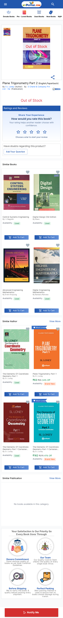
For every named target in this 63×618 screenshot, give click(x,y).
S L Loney (9, 86)
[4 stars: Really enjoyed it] (38, 132)
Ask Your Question (15, 151)
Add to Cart (18, 237)
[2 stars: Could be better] (25, 132)
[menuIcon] (5, 4)
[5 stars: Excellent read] (45, 132)
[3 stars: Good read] (31, 132)
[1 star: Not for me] (18, 132)
